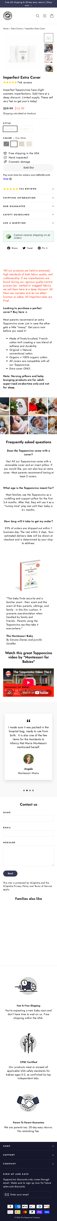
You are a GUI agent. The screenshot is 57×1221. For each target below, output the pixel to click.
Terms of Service (43, 886)
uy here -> (21, 312)
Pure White (14, 144)
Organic (25, 129)
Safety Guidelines (16, 214)
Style (7, 123)
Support (9, 1155)
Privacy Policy (21, 886)
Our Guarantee (14, 206)
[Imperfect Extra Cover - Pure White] (8, 951)
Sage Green (29, 144)
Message (9, 842)
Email (7, 827)
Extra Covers (17, 28)
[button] (48, 37)
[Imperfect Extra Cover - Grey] (5, 951)
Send (10, 873)
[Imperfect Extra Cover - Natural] (12, 951)
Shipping (8, 113)
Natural (21, 144)
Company (9, 1163)
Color (14, 138)
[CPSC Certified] (28, 1043)
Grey (6, 144)
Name (7, 812)
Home (6, 28)
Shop (6, 1146)
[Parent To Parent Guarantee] (28, 1103)
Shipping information (19, 197)
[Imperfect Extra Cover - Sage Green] (15, 951)
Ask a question (14, 222)
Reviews (28, 188)
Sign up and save (16, 1174)
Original (10, 129)
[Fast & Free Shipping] (28, 986)
